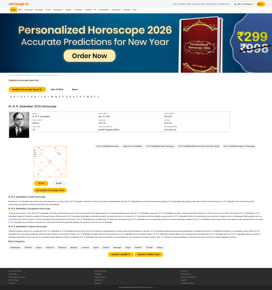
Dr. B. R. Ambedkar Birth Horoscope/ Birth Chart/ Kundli (198, 146)
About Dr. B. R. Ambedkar (132, 146)
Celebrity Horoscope (22, 75)
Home (175, 4)
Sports (96, 248)
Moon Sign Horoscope (16, 277)
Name (75, 89)
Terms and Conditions (189, 277)
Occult (48, 10)
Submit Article (100, 277)
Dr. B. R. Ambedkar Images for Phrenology (239, 146)
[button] (20, 43)
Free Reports (58, 10)
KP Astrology (13, 280)
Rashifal (182, 4)
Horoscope (29, 10)
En (261, 4)
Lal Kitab (88, 10)
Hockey (160, 248)
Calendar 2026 (223, 4)
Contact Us (99, 280)
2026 (20, 10)
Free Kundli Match (15, 271)
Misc (134, 10)
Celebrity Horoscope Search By (27, 89)
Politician (28, 248)
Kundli (188, 4)
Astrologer (117, 248)
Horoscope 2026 (198, 4)
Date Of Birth (57, 89)
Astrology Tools (101, 271)
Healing (68, 10)
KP (95, 10)
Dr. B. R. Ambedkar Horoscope (108, 146)
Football (149, 248)
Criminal (106, 248)
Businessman (15, 248)
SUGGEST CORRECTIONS (148, 254)
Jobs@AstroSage (187, 283)
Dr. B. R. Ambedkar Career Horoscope (160, 146)
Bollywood (62, 248)
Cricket (38, 248)
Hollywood (50, 248)
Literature (85, 248)
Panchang (78, 10)
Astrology (39, 10)
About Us (98, 283)
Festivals (126, 10)
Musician (74, 248)
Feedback (98, 274)
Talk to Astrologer (243, 4)
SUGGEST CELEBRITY (120, 254)
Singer (128, 248)
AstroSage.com (147, 287)
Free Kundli (12, 274)
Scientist (138, 248)
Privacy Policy (186, 274)
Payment (184, 271)
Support (184, 280)
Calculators (116, 10)
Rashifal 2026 (211, 4)
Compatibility (103, 10)
